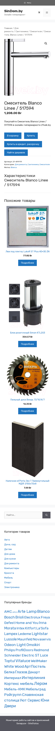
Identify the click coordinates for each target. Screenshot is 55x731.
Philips (9, 650)
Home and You (26, 623)
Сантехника (22, 31)
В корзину (13, 135)
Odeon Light (15, 645)
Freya (45, 617)
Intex (20, 628)
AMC (8, 612)
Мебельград (36, 689)
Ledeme (24, 634)
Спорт (7, 582)
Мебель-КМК (14, 689)
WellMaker (39, 661)
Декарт (34, 672)
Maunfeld (24, 639)
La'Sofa (42, 628)
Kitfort (30, 628)
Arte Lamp (27, 611)
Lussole (10, 639)
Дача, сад (10, 544)
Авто (7, 539)
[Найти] (46, 515)
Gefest (9, 623)
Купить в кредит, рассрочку (23, 144)
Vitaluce (23, 660)
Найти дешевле (16, 152)
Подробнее (27, 262)
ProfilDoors (24, 650)
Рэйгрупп (12, 694)
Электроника (11, 587)
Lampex (10, 634)
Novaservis (42, 639)
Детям (8, 549)
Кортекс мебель (19, 683)
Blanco (14, 167)
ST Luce (41, 655)
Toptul (9, 661)
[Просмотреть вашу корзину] (39, 12)
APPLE (14, 612)
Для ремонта (21, 164)
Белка (9, 672)
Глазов (21, 672)
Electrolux (32, 617)
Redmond (41, 650)
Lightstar (40, 633)
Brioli (19, 617)
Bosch (9, 617)
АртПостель (35, 666)
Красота (9, 573)
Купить (31, 135)
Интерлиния (33, 678)
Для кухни (10, 558)
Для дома (9, 554)
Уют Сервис (30, 700)
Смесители (36, 31)
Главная (8, 28)
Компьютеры (11, 568)
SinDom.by (13, 11)
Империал (12, 678)
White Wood (14, 666)
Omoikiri (33, 645)
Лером (40, 683)
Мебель (8, 577)
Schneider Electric (19, 655)
